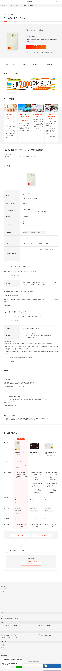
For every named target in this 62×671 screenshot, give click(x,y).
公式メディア (3, 641)
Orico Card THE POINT (35, 452)
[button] (55, 384)
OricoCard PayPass (20, 452)
